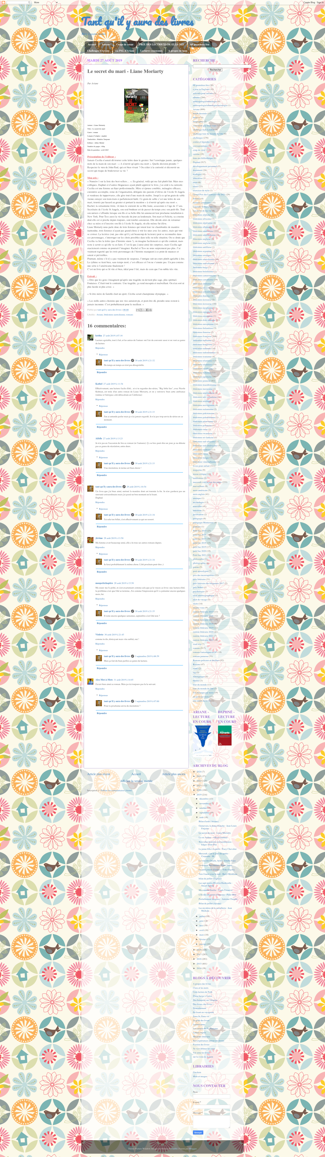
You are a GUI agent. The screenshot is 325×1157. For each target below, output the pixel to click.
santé (195, 668)
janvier (203, 943)
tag (194, 672)
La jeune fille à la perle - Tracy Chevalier (218, 848)
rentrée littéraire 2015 (203, 611)
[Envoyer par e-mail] (137, 310)
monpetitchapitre (104, 583)
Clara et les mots (200, 987)
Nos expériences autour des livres (208, 1040)
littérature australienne (114, 314)
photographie (199, 562)
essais (195, 186)
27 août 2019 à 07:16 (113, 335)
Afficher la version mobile (136, 781)
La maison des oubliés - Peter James (215, 865)
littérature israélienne (203, 368)
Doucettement (199, 1008)
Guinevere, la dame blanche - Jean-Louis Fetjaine (218, 827)
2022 (199, 780)
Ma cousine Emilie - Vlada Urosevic (216, 890)
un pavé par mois (201, 696)
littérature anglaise (201, 242)
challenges (198, 137)
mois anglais (199, 494)
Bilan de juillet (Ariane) (210, 903)
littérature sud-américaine (205, 445)
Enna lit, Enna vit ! (201, 1016)
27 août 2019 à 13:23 (113, 438)
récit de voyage (200, 599)
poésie (196, 567)
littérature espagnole (202, 311)
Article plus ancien (173, 774)
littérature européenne (203, 324)
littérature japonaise (202, 376)
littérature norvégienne (203, 405)
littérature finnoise (201, 332)
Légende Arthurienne (203, 206)
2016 (199, 958)
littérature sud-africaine (204, 441)
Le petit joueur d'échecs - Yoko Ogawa (217, 869)
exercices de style (201, 190)
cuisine (196, 153)
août (201, 817)
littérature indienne (202, 348)
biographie (198, 121)
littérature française (202, 336)
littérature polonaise (202, 425)
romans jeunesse (200, 656)
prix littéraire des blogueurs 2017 (208, 583)
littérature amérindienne (204, 234)
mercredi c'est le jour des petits (207, 482)
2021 (199, 785)
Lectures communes (151, 50)
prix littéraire (199, 579)
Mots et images (200, 1076)
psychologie (198, 591)
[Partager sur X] (144, 310)
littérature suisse (200, 453)
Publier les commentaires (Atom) (116, 790)
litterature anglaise (201, 238)
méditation (198, 478)
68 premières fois (199, 44)
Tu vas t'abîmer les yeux (204, 1048)
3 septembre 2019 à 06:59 (147, 656)
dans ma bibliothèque (203, 158)
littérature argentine (202, 251)
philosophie (198, 558)
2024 (199, 771)
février (202, 939)
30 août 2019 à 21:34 (145, 514)
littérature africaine (202, 218)
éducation (197, 178)
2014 (199, 968)
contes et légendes (201, 141)
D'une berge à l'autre (202, 995)
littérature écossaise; (202, 303)
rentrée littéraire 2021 (203, 635)
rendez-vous (198, 607)
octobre (203, 807)
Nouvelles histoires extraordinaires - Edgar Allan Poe (216, 843)
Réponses (103, 354)
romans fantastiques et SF (205, 652)
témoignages (199, 676)
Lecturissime (199, 1024)
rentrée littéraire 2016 (203, 615)
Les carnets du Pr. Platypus (205, 1028)
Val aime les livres (201, 1052)
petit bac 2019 (199, 546)
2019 (199, 794)
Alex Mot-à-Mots (104, 679)
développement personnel (205, 166)
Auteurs (106, 44)
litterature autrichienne (203, 263)
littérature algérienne (203, 222)
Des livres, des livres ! (203, 1004)
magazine (197, 469)
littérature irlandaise (202, 360)
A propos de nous (177, 50)
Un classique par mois (203, 692)
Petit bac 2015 (199, 530)
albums (196, 97)
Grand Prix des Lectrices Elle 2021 (209, 194)
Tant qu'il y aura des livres (137, 21)
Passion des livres (201, 1044)
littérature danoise (201, 295)
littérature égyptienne (203, 307)
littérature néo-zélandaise (205, 396)
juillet (202, 916)
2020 (199, 790)
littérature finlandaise (203, 328)
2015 (199, 963)
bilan (195, 117)
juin (201, 920)
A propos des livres (202, 983)
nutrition (197, 510)
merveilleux (198, 486)
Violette (99, 634)
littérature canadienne (203, 279)
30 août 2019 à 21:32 (145, 360)
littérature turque (201, 457)
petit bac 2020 (199, 550)
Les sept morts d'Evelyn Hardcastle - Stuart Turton (216, 884)
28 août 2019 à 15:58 (124, 583)
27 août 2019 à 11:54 (113, 383)
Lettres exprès (199, 1032)
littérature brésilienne (203, 271)
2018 (199, 949)
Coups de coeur (124, 44)
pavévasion (198, 514)
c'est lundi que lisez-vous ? (205, 125)
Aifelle (98, 438)
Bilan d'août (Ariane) (209, 821)
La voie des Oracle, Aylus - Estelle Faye (217, 860)
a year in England (201, 89)
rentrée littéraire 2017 (203, 619)
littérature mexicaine (202, 388)
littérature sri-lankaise (203, 437)
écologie (197, 174)
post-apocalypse (200, 571)
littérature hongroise (202, 344)
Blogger (193, 1148)
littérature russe (200, 429)
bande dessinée (200, 113)
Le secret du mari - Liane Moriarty (215, 832)
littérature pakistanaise (203, 413)
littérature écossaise (202, 299)
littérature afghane (201, 214)
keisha (98, 335)
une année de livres (202, 700)
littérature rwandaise (202, 433)
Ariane (99, 314)
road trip (197, 644)
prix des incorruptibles (203, 575)
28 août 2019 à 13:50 (113, 538)
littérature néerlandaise (203, 392)
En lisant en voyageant (203, 1012)
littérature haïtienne (202, 340)
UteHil (174, 1148)
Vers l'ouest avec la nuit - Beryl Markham (218, 873)
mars (201, 934)
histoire (196, 198)
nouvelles (197, 506)
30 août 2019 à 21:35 (145, 611)
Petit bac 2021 (199, 555)
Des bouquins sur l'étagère (205, 1000)
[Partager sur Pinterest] (150, 310)
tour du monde (200, 684)
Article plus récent (98, 774)
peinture (197, 526)
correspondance (200, 145)
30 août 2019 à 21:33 (145, 411)
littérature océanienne (203, 409)
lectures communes (202, 202)
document (197, 170)
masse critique (199, 473)
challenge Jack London (203, 129)
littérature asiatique (202, 255)
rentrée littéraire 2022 (203, 639)
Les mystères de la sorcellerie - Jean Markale (215, 909)
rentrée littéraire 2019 (203, 627)
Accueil (92, 44)
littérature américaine (203, 230)
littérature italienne (202, 372)
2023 (199, 776)
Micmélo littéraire (201, 1036)
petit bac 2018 (199, 542)
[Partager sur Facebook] (147, 310)
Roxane (196, 664)
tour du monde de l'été (203, 688)
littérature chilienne (202, 283)
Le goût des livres (201, 1020)
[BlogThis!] (141, 310)
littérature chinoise (202, 287)
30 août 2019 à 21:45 (114, 634)
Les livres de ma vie (202, 210)
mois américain (200, 490)
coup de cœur (199, 149)
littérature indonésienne (204, 352)
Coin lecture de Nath (202, 991)
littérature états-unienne (204, 319)
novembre (204, 803)
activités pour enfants (203, 93)
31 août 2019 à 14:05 (123, 679)
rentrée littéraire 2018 (203, 623)
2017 (199, 954)
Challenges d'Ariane (98, 50)
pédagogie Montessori (203, 522)
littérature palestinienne (204, 417)
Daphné (196, 162)
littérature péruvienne (203, 421)
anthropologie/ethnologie (205, 101)
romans (129, 314)
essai (195, 182)
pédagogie (198, 518)
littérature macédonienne (204, 384)
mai (201, 925)
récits (195, 603)
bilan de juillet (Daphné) (210, 878)
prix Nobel (198, 587)
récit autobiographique (203, 595)
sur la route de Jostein (203, 1056)
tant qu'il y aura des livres (117, 360)
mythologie (198, 502)
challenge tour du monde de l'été (208, 133)
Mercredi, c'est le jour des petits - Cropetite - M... (214, 855)
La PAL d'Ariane (124, 50)
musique (197, 498)
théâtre (196, 680)
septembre (204, 812)
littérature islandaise (202, 364)
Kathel (98, 383)
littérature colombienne (204, 291)
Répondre (100, 347)
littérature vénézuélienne (204, 461)
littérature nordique (202, 401)
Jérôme (99, 538)
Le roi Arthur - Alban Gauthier (213, 837)
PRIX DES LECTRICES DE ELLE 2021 (161, 44)
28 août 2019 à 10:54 (136, 486)
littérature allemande (202, 226)
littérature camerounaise (204, 275)
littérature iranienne (202, 356)
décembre (204, 798)
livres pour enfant (201, 465)
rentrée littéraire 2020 (203, 631)
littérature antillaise (202, 247)
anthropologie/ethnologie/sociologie (210, 105)
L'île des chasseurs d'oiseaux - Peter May (217, 894)
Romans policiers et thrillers (206, 660)
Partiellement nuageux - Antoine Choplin (218, 898)
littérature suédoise (202, 449)
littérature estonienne (203, 315)
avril (201, 930)
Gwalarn (197, 1072)
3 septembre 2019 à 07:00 (147, 701)
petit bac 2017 (199, 538)
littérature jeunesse (202, 380)
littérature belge (200, 267)
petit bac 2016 (199, 534)
